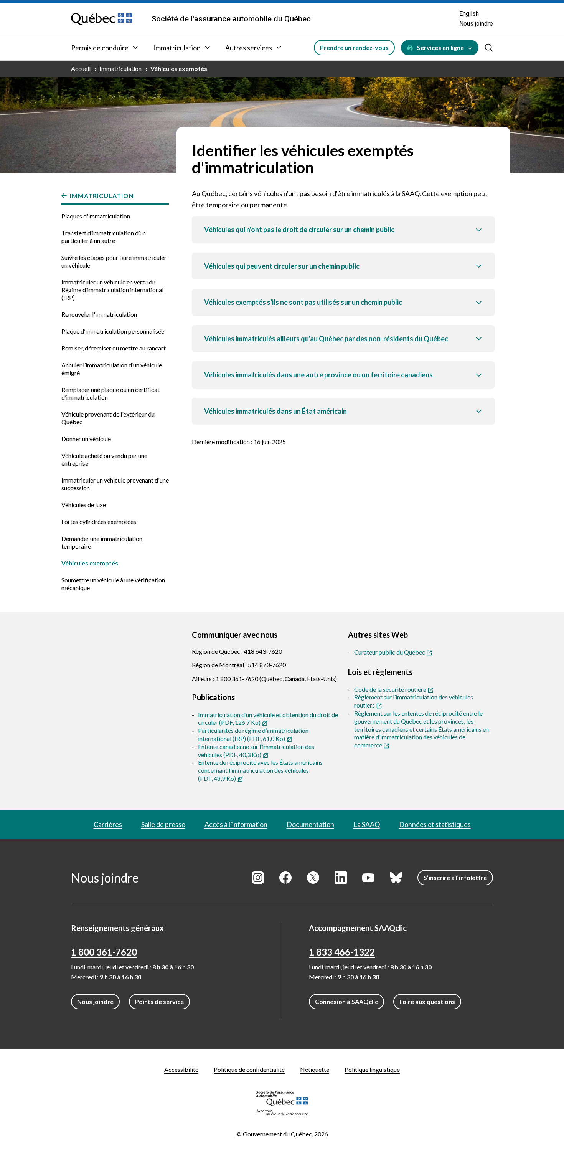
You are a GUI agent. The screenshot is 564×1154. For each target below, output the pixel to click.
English (469, 13)
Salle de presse (163, 824)
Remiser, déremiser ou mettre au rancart (113, 348)
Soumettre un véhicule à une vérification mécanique (113, 583)
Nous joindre (476, 23)
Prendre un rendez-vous (354, 47)
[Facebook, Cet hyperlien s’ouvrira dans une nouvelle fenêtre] (285, 877)
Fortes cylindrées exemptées (98, 521)
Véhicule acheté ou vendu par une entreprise (104, 459)
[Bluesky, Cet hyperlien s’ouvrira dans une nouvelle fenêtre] (396, 877)
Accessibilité (181, 1069)
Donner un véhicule (86, 438)
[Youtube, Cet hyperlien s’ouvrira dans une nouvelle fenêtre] (368, 877)
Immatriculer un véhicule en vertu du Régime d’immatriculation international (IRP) (112, 289)
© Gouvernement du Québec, (282, 1133)
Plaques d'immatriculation (95, 216)
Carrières (108, 824)
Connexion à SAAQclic (346, 1001)
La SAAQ (366, 824)
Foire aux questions (427, 1001)
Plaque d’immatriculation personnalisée (112, 331)
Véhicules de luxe (83, 504)
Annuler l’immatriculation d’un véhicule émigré (111, 368)
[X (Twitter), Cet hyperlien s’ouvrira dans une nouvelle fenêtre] (313, 877)
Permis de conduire (100, 47)
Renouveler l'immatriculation (99, 314)
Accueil (81, 68)
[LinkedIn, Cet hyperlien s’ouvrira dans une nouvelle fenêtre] (341, 877)
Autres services (248, 47)
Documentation (310, 824)
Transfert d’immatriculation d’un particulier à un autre (103, 236)
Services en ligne (440, 47)
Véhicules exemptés (178, 68)
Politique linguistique (372, 1069)
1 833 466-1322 (342, 951)
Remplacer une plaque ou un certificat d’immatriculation (110, 393)
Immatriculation (177, 47)
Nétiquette (314, 1069)
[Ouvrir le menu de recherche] (489, 47)
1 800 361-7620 (104, 951)
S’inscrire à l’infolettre (455, 877)
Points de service (159, 1001)
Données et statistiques (435, 824)
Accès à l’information (235, 824)
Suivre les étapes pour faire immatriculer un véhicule (114, 261)
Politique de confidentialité (249, 1069)
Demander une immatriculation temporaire (101, 542)
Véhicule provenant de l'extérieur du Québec (108, 417)
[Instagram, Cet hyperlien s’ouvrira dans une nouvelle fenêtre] (258, 877)
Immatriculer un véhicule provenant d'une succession (115, 483)
